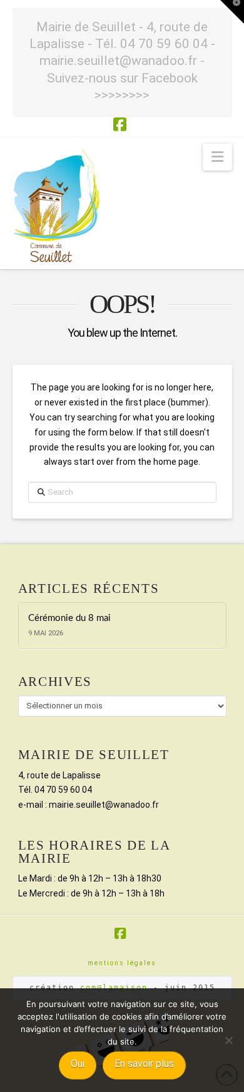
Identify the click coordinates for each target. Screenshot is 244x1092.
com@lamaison (114, 987)
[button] (217, 157)
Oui (77, 1064)
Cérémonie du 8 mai (69, 618)
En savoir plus (144, 1064)
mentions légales (122, 963)
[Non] (228, 1040)
